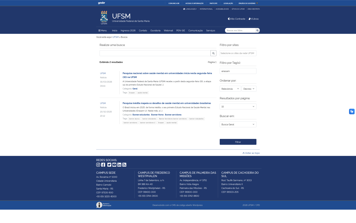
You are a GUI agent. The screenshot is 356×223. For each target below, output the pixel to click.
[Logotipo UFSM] (104, 16)
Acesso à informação (194, 3)
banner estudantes (149, 119)
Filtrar (238, 141)
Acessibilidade (222, 9)
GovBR (101, 3)
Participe (213, 3)
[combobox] (238, 53)
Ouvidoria (155, 30)
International (206, 9)
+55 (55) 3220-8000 (106, 196)
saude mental (171, 123)
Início (114, 30)
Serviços (210, 30)
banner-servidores (130, 123)
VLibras (255, 18)
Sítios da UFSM (238, 9)
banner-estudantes (196, 119)
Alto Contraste (237, 18)
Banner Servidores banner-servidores (173, 119)
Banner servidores (173, 114)
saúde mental (143, 93)
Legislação (228, 3)
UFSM (103, 73)
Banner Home (157, 114)
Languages (191, 9)
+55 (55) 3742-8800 (189, 195)
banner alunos (134, 119)
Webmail (168, 30)
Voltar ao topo (252, 152)
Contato (143, 30)
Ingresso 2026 (128, 30)
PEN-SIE (180, 30)
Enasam (132, 93)
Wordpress (198, 205)
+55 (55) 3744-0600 (148, 195)
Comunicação (195, 30)
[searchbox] (238, 53)
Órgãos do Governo (247, 3)
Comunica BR (174, 3)
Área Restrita (254, 9)
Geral (135, 88)
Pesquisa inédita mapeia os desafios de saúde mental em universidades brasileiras (167, 103)
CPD (258, 205)
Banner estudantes (141, 114)
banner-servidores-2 (147, 123)
